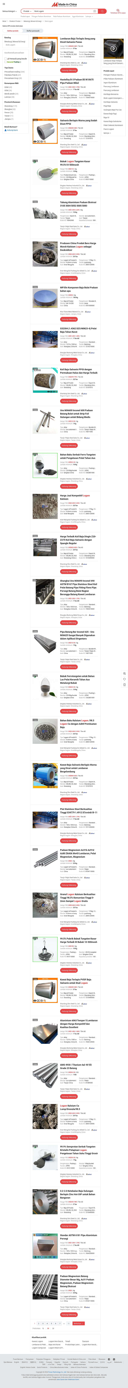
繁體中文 (33, 1362)
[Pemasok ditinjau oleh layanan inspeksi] (15, 59)
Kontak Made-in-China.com (77, 1359)
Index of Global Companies (99, 1367)
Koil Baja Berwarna (111, 94)
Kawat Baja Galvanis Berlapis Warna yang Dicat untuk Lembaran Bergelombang (78, 768)
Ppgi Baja (107, 106)
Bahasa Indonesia (80, 1364)
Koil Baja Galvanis (111, 102)
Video (35, 38)
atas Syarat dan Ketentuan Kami (68, 1379)
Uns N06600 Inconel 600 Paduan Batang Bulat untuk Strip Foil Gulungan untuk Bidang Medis (76, 413)
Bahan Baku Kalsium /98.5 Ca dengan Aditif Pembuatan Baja (78, 724)
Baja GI (106, 117)
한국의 (102, 1362)
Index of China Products (79, 1367)
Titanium (85, 1341)
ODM (8, 87)
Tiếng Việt (67, 1364)
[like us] (109, 1359)
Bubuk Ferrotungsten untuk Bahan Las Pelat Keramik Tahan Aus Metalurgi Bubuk (77, 679)
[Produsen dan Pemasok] (64, 4)
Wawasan (102, 1359)
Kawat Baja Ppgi (110, 113)
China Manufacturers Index (59, 1367)
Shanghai (10, 109)
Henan (8, 112)
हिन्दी (43, 1364)
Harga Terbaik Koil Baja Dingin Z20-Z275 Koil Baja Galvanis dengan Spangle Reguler (78, 540)
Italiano (83, 1362)
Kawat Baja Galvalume (112, 121)
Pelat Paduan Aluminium (61, 16)
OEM (8, 90)
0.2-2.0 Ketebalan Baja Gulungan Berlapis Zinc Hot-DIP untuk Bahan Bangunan (77, 1194)
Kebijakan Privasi (59, 1359)
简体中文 (25, 1362)
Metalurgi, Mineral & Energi (14, 41)
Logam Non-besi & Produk (56, 1341)
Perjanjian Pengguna (43, 1359)
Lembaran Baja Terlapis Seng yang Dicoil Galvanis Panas (113, 63)
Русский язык (93, 1362)
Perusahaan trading (14, 71)
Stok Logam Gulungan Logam (115, 98)
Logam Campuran (39, 1348)
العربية (109, 1362)
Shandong (10, 106)
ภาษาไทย (51, 1364)
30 (48, 1328)
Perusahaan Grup (13, 78)
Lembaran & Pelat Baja (39, 1344)
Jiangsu (8, 119)
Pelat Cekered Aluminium (113, 125)
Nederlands (118, 1362)
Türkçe (59, 1364)
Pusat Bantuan (18, 1359)
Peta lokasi (92, 1359)
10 (43, 1328)
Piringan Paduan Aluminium (41, 16)
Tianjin (8, 116)
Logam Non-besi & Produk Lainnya (90, 1344)
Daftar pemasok (33, 31)
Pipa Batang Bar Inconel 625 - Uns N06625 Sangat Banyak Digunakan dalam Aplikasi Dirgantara (77, 635)
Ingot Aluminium (78, 16)
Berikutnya (77, 1323)
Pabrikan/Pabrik (12, 75)
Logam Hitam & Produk (56, 1348)
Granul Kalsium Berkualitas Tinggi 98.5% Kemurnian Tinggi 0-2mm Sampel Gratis (77, 897)
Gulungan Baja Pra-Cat (113, 110)
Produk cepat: (25, 16)
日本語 (41, 1362)
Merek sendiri (11, 93)
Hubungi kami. (12, 130)
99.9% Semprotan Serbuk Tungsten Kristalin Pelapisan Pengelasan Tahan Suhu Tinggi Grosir (79, 1150)
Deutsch (65, 1362)
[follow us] (114, 1359)
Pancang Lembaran (111, 86)
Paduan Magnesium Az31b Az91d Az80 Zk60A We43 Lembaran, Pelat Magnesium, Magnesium (78, 853)
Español (57, 1362)
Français (49, 1362)
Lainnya (9, 97)
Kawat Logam (37, 1341)
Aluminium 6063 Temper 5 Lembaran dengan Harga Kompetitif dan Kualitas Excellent (79, 1024)
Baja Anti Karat (54, 1344)
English (16, 1362)
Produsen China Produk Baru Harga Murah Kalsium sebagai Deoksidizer (78, 246)
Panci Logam (109, 129)
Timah (67, 1341)
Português (74, 1362)
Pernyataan (30, 1359)
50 (53, 1328)
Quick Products (42, 1367)
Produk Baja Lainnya (73, 1344)
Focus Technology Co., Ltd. (57, 1372)
